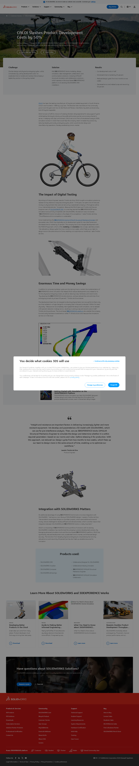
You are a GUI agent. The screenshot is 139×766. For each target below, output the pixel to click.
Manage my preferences (95, 385)
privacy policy (74, 377)
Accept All (113, 385)
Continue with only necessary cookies (107, 361)
